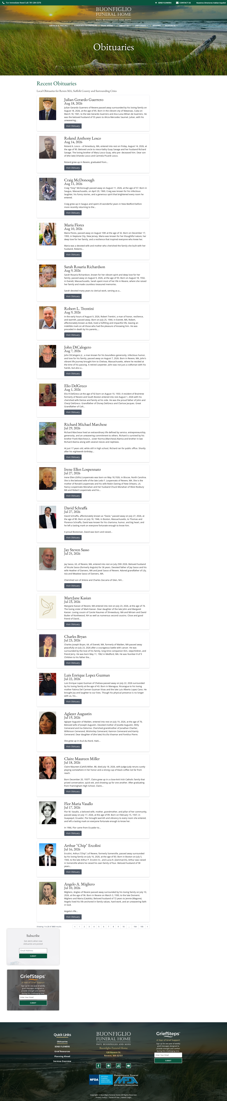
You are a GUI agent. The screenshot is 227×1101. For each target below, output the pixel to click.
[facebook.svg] (98, 1066)
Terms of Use (114, 1097)
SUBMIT (33, 956)
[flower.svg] (108, 1066)
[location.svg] (118, 1066)
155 (141, 926)
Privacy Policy (101, 1097)
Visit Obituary (73, 126)
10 (123, 926)
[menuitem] (60, 25)
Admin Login (126, 1097)
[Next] (147, 926)
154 (135, 926)
